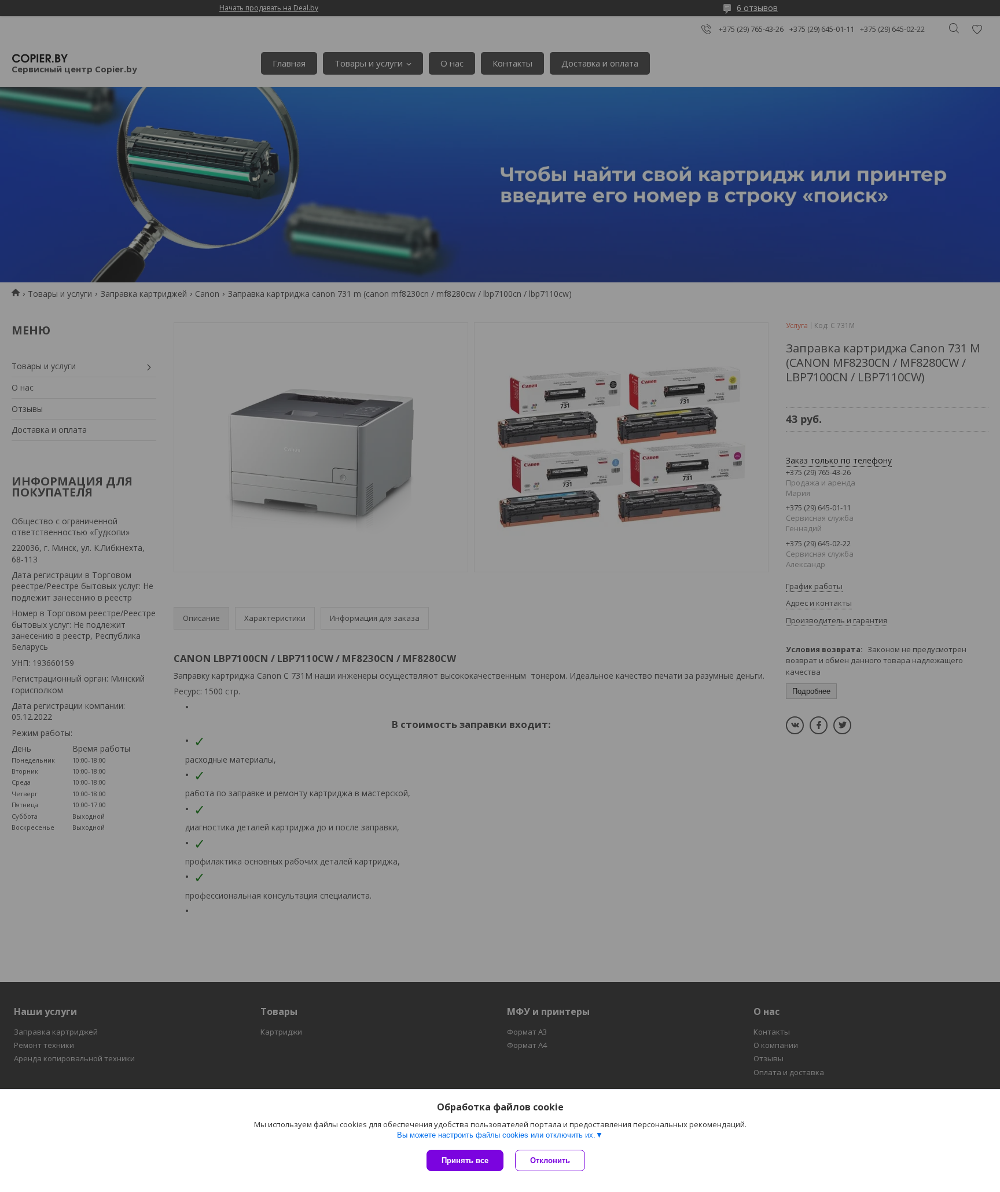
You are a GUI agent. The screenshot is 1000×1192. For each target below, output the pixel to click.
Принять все (465, 1160)
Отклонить (550, 1160)
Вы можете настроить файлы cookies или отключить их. (496, 1135)
